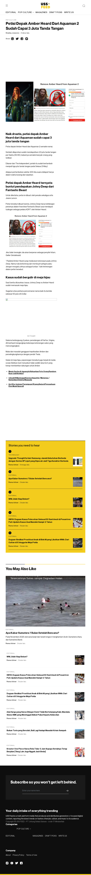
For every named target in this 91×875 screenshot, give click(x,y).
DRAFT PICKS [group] (55, 12)
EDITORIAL (10, 836)
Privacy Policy (18, 855)
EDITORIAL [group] (11, 12)
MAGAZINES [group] (41, 12)
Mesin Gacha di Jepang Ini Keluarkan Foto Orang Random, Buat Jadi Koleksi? (32, 372)
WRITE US (63, 836)
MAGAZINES (38, 836)
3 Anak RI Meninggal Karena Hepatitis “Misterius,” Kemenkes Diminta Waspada (29, 379)
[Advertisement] (45, 63)
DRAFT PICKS (51, 836)
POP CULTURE (25, 12)
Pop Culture (11, 20)
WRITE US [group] (69, 12)
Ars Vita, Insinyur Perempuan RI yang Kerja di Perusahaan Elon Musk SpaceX (32, 385)
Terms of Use (31, 855)
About (8, 855)
